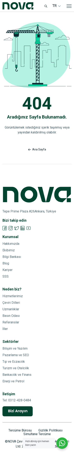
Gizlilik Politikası (50, 430)
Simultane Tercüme (37, 434)
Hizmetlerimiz (12, 296)
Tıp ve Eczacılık (13, 362)
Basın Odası (11, 316)
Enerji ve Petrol (13, 381)
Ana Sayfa (39, 149)
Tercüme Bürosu (20, 430)
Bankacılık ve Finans (16, 375)
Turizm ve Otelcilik (15, 368)
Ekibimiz (8, 250)
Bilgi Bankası (11, 257)
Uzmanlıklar (10, 309)
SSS (5, 276)
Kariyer (7, 270)
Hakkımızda (10, 244)
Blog (5, 263)
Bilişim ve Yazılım (15, 348)
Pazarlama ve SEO (15, 355)
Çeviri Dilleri (11, 303)
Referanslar (10, 322)
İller (5, 329)
